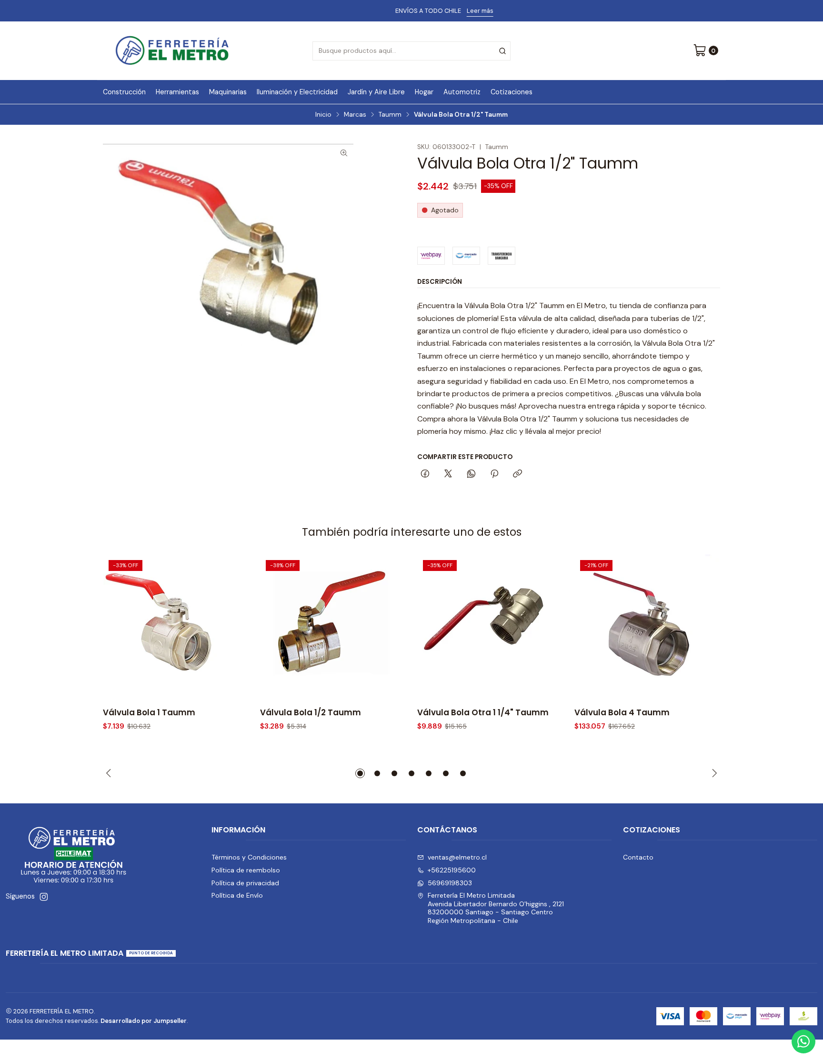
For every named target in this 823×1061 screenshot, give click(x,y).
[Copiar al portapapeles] (517, 474)
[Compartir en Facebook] (425, 474)
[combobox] (411, 50)
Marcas (355, 114)
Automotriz (462, 92)
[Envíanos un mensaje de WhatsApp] (803, 1041)
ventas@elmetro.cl (457, 857)
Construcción (124, 92)
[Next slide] (713, 773)
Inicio (323, 114)
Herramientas (177, 92)
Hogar (424, 92)
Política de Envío (237, 895)
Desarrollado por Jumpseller (143, 1021)
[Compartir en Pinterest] (494, 474)
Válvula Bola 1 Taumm (149, 712)
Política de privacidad (245, 883)
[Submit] (502, 50)
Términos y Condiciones (249, 857)
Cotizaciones (511, 92)
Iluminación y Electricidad (297, 92)
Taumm (390, 114)
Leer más (449, 11)
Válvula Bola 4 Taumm (622, 712)
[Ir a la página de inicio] (172, 51)
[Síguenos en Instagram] (44, 896)
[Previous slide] (110, 773)
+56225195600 (452, 870)
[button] (360, 773)
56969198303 (450, 883)
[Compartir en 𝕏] (448, 474)
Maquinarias (228, 92)
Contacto (638, 857)
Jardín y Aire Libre (376, 92)
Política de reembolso (245, 870)
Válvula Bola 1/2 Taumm (310, 712)
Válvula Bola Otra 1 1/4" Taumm (483, 712)
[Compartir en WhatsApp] (471, 474)
